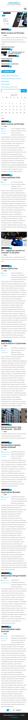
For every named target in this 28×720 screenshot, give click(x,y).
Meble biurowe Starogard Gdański (13, 576)
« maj (2, 118)
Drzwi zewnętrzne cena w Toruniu (9, 87)
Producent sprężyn (5, 84)
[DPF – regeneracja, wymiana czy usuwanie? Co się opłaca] (4, 53)
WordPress (17, 715)
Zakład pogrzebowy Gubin (20, 20)
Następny (18, 710)
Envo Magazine (14, 717)
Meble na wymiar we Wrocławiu (5, 20)
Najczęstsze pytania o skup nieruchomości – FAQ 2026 (11, 428)
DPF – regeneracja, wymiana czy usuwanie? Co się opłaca (16, 52)
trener (7, 23)
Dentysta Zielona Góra (6, 59)
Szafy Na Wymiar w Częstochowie (9, 64)
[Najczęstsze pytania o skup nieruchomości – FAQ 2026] (14, 415)
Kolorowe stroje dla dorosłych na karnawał (11, 78)
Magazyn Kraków (5, 81)
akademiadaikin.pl (14, 3)
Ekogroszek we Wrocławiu (10, 492)
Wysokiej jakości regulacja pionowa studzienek (11, 446)
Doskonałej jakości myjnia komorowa (9, 75)
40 (13, 710)
